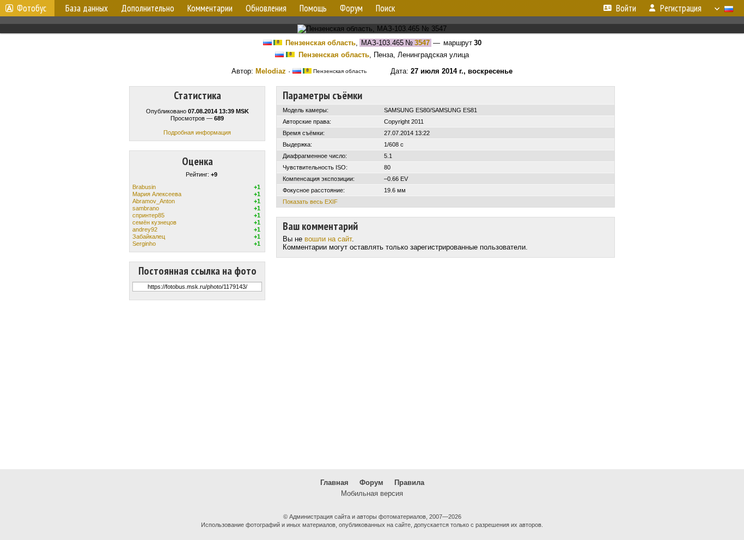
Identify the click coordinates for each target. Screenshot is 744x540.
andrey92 (144, 229)
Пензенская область (320, 43)
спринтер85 (148, 215)
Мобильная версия (372, 493)
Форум (371, 482)
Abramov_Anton (153, 201)
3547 (422, 43)
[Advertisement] (372, 384)
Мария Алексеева (156, 194)
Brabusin (144, 187)
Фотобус (31, 8)
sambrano (145, 208)
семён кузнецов (154, 222)
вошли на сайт (328, 239)
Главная (334, 482)
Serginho (144, 243)
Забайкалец (148, 236)
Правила (409, 482)
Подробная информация (197, 132)
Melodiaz (270, 71)
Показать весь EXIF (310, 201)
